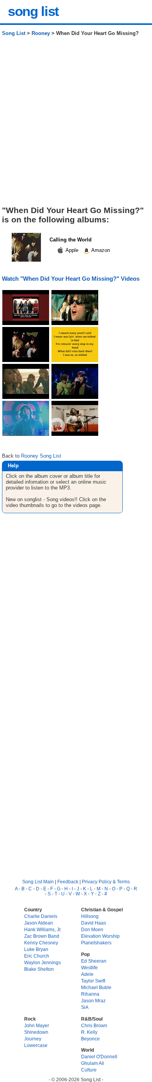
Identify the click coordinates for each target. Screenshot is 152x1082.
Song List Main (38, 881)
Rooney (41, 33)
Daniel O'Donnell (99, 1056)
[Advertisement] (76, 124)
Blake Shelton (39, 969)
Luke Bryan (36, 949)
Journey (32, 1038)
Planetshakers (96, 942)
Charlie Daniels (40, 916)
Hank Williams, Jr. (43, 929)
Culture (89, 1069)
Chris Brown (94, 1025)
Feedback (67, 881)
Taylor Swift (93, 980)
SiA (84, 1007)
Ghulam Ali (92, 1063)
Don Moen (92, 929)
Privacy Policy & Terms (106, 881)
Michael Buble (96, 987)
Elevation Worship (100, 936)
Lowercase (36, 1045)
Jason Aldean (38, 922)
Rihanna (90, 993)
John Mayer (36, 1025)
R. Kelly (89, 1032)
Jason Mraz (93, 1000)
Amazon (100, 250)
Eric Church (36, 955)
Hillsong (90, 916)
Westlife (89, 967)
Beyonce (90, 1038)
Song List (13, 33)
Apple (72, 250)
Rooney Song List (41, 456)
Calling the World (70, 240)
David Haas (93, 922)
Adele (87, 974)
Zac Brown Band (41, 936)
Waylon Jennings (42, 962)
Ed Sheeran (93, 960)
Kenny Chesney (41, 942)
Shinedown (36, 1032)
